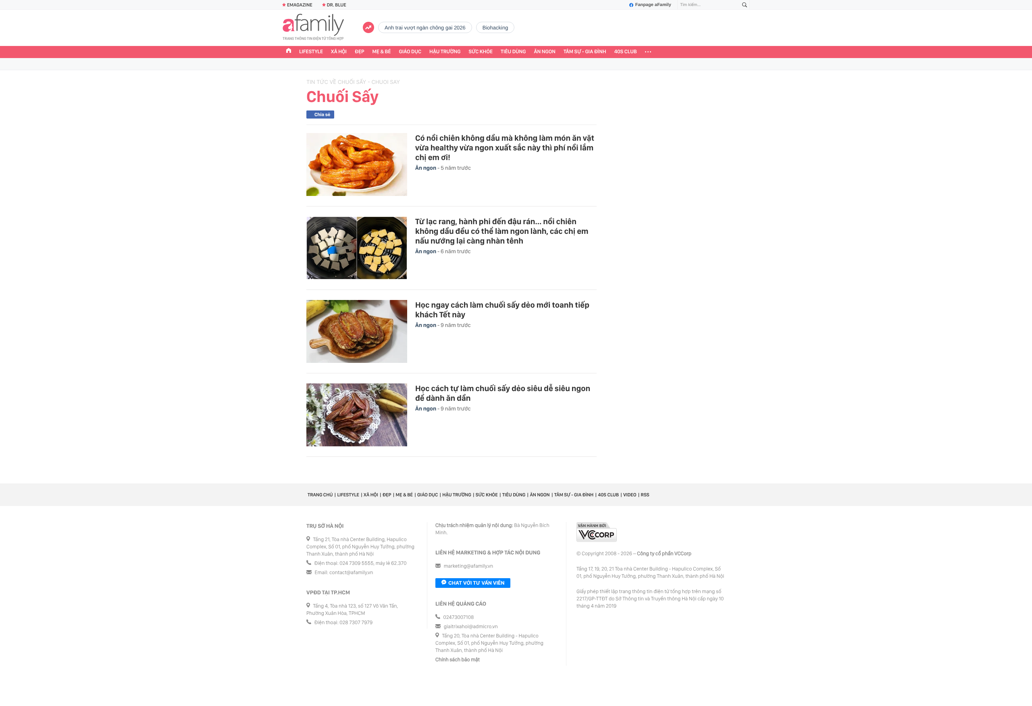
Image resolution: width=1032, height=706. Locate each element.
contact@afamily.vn (351, 573)
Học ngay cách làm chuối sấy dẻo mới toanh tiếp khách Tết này (502, 309)
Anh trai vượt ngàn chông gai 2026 (425, 28)
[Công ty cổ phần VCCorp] (596, 532)
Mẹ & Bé (381, 52)
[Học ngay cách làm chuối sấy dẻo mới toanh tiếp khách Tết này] (356, 331)
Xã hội (339, 52)
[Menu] (648, 52)
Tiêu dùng (513, 52)
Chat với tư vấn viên (476, 583)
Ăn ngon (545, 52)
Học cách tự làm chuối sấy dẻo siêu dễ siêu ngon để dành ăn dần (502, 393)
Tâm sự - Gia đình (585, 52)
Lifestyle (311, 52)
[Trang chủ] (288, 52)
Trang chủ (320, 495)
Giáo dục (410, 52)
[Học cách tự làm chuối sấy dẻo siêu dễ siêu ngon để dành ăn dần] (356, 414)
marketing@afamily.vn (468, 566)
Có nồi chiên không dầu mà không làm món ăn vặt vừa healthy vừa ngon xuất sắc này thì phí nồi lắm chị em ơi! (504, 147)
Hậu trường (444, 52)
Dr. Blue (336, 5)
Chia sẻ (322, 114)
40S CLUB (625, 52)
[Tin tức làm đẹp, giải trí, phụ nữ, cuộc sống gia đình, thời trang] (313, 28)
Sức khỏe (480, 52)
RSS (645, 495)
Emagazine (299, 5)
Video (630, 495)
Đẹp (359, 52)
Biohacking (495, 28)
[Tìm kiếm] (744, 5)
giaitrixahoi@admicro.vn (471, 627)
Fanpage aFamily (653, 4)
